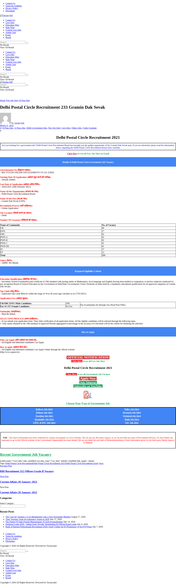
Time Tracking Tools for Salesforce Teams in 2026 (27, 519)
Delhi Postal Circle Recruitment (19, 463)
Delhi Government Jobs (36, 128)
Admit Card (11, 32)
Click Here (76, 361)
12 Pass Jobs (19, 128)
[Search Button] (27, 85)
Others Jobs (76, 128)
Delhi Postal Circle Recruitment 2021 (49, 463)
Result (8, 37)
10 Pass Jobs (24, 100)
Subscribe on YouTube (88, 386)
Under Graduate (90, 128)
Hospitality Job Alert (44, 419)
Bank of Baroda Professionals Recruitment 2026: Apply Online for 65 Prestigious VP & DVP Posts (49, 527)
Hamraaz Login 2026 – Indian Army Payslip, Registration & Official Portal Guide (41, 524)
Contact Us (10, 3)
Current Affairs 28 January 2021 (18, 492)
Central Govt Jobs (13, 30)
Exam (8, 35)
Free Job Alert (12, 100)
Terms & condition (14, 6)
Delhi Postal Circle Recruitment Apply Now (84, 463)
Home (2, 100)
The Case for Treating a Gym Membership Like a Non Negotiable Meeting (38, 517)
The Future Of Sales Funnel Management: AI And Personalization (34, 522)
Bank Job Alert (132, 419)
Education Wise (12, 25)
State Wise (10, 27)
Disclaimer (10, 11)
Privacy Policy (12, 8)
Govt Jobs (10, 22)
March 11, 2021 (7, 125)
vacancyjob (19, 123)
